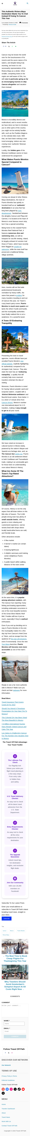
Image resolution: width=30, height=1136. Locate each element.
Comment (6, 1002)
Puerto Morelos (21, 930)
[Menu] (2, 3)
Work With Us (6, 1121)
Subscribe (7, 918)
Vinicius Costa (12, 24)
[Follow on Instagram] (11, 1052)
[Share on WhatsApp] (12, 46)
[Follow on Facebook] (5, 1052)
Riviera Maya (6, 935)
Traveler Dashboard (8, 1109)
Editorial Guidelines (8, 1080)
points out (18, 454)
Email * (7, 1028)
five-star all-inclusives (18, 639)
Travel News (6, 1117)
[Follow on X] (8, 1052)
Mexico (12, 930)
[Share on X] (8, 46)
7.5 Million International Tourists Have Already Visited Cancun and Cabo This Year (14, 726)
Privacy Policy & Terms (9, 1076)
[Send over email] (15, 46)
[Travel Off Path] (15, 3)
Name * (7, 1020)
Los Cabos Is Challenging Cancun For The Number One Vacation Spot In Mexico (15, 735)
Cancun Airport (7, 402)
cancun (4, 930)
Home (4, 1104)
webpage (16, 690)
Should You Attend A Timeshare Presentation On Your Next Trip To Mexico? (14, 711)
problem (19, 295)
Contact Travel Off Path (9, 1126)
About (4, 1113)
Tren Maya (6, 644)
